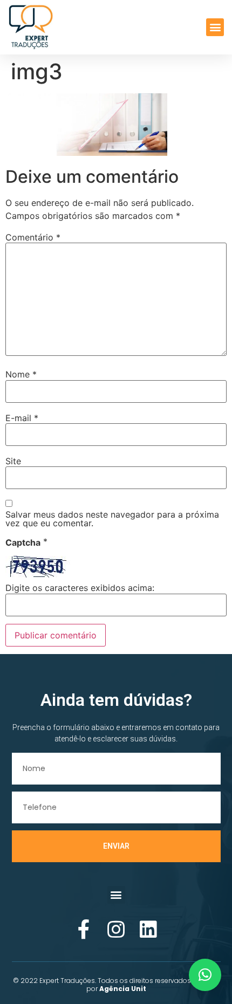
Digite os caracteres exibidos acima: (79, 587)
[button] (215, 27)
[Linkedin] (148, 929)
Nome (21, 374)
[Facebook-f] (83, 929)
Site (13, 461)
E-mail (21, 418)
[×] (205, 975)
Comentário (32, 237)
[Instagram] (116, 929)
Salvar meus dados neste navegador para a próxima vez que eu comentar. (112, 518)
